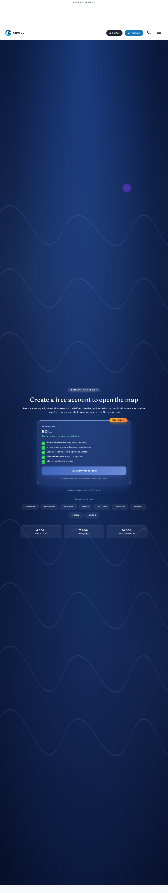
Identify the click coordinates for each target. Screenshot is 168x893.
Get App (115, 33)
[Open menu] (159, 32)
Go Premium (134, 33)
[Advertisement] (84, 14)
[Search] (149, 33)
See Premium (102, 478)
